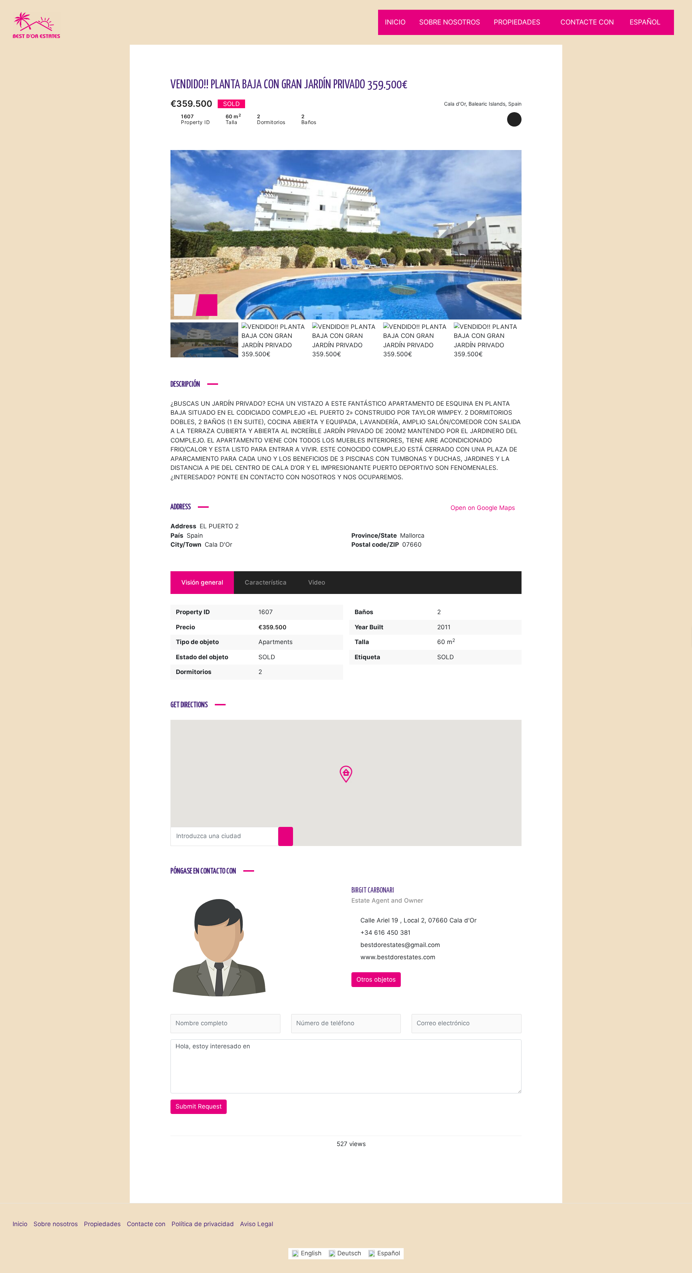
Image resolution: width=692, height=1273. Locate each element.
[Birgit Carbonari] (219, 946)
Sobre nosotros (449, 22)
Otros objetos (376, 979)
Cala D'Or (218, 544)
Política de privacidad (203, 1224)
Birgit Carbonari (372, 890)
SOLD (266, 657)
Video (316, 582)
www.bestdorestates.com (397, 957)
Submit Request (199, 1106)
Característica (266, 582)
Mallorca (412, 535)
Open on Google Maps (484, 507)
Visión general (202, 582)
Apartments (275, 642)
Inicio (395, 22)
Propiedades (517, 22)
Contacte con (587, 22)
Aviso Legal (256, 1224)
